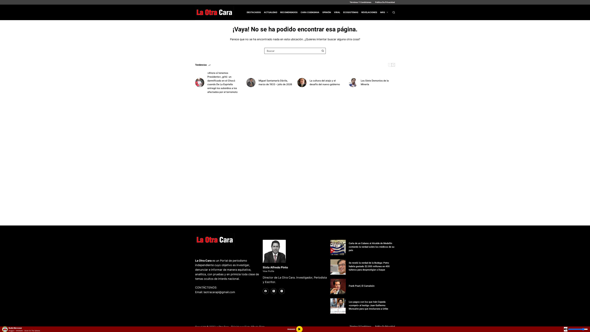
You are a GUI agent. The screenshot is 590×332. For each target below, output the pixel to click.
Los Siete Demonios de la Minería (375, 82)
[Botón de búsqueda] (323, 51)
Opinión (326, 12)
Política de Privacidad (385, 2)
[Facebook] (266, 291)
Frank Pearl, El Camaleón (361, 286)
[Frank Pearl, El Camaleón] (338, 286)
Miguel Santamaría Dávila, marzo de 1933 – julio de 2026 (275, 82)
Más (382, 12)
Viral (337, 12)
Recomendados (289, 12)
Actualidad (270, 12)
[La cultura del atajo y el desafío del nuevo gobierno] (302, 82)
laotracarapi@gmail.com (219, 292)
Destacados (254, 12)
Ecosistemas (350, 12)
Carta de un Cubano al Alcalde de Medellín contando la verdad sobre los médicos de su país (371, 247)
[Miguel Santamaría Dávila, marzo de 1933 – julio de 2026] (251, 82)
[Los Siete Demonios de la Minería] (353, 82)
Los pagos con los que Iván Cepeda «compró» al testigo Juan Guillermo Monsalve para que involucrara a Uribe (368, 305)
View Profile (268, 271)
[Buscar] (394, 12)
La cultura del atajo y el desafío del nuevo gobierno (325, 82)
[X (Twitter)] (274, 291)
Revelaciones (369, 12)
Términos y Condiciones (360, 2)
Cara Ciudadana (310, 12)
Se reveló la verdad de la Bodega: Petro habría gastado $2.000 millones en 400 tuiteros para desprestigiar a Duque (369, 266)
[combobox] (292, 51)
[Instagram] (282, 291)
